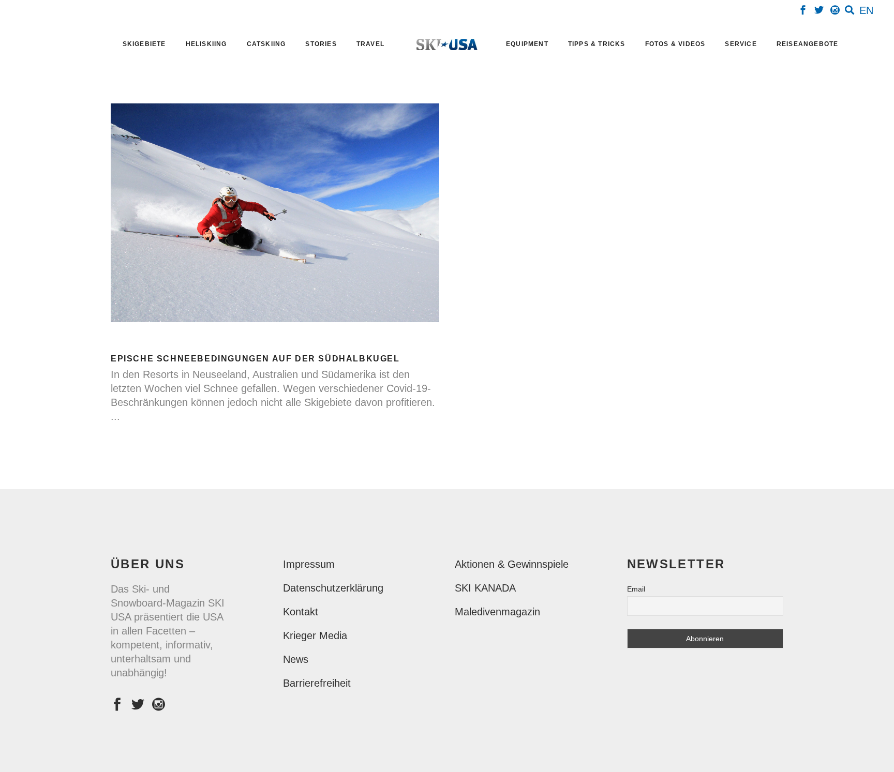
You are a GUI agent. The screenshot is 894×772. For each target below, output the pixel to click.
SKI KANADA (485, 588)
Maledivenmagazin (497, 611)
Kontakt (300, 611)
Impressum (309, 564)
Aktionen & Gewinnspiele (512, 564)
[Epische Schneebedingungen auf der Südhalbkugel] (275, 212)
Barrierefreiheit (317, 683)
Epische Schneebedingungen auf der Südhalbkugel (255, 358)
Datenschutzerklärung (333, 588)
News (295, 659)
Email (636, 589)
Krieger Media (315, 635)
